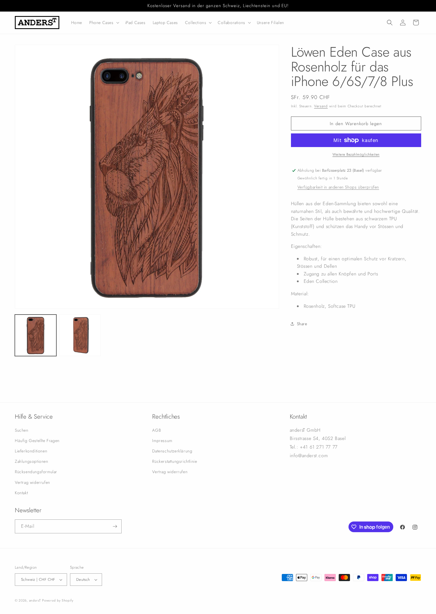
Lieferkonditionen (31, 451)
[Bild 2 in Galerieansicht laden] (80, 335)
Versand (321, 106)
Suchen (21, 430)
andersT (35, 600)
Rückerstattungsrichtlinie (174, 461)
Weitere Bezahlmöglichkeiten (356, 154)
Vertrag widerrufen (32, 482)
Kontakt (21, 493)
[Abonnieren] (114, 526)
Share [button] (302, 324)
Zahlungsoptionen (31, 461)
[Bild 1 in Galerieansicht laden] (35, 335)
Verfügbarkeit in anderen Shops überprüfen (338, 187)
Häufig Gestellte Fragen (37, 441)
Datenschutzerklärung (172, 451)
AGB (156, 430)
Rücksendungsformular (36, 472)
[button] (104, 22)
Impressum (162, 441)
